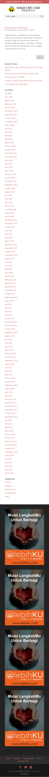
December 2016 (11, 322)
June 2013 (8, 424)
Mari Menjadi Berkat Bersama (16, 84)
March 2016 (9, 350)
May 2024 (8, 136)
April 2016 (9, 346)
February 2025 (10, 104)
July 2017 (8, 304)
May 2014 (8, 396)
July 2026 (8, 93)
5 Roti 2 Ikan (12, 30)
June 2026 (8, 97)
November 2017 (11, 290)
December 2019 (11, 220)
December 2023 (11, 153)
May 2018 (8, 269)
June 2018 (8, 266)
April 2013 (9, 427)
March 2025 (9, 100)
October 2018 (10, 251)
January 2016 (10, 357)
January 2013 (10, 438)
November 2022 (11, 185)
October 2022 (10, 188)
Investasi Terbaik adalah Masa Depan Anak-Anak (23, 81)
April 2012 (9, 469)
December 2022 (11, 181)
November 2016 (11, 325)
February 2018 (10, 280)
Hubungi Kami (23, 761)
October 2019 (10, 227)
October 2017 (10, 294)
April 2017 (9, 315)
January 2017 (10, 318)
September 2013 (11, 417)
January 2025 (10, 107)
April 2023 (9, 167)
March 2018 (9, 276)
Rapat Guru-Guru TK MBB (14, 77)
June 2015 (8, 371)
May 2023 (8, 164)
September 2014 (11, 385)
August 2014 (9, 389)
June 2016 (8, 339)
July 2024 (8, 128)
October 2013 (10, 413)
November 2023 (11, 157)
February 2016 (10, 353)
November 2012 (11, 445)
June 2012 (8, 462)
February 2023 (10, 174)
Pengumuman (10, 489)
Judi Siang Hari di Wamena (16, 27)
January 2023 (10, 178)
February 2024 (10, 146)
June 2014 (8, 392)
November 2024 (11, 114)
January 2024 (10, 150)
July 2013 (8, 420)
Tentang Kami (28, 758)
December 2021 (11, 209)
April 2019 (9, 237)
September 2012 (11, 452)
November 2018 (11, 248)
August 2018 (9, 259)
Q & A (39, 758)
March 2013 (9, 431)
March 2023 (9, 171)
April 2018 (9, 273)
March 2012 (9, 473)
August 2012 (9, 455)
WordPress (24, 774)
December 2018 (11, 245)
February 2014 (10, 399)
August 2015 (9, 364)
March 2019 (9, 241)
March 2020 (9, 216)
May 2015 (8, 374)
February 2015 (10, 378)
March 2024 (9, 143)
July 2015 (8, 368)
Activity (7, 482)
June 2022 (8, 195)
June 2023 (8, 160)
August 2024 (9, 125)
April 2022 (9, 202)
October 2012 (10, 448)
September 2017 (11, 297)
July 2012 (8, 459)
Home (8, 758)
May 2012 (8, 466)
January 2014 (10, 403)
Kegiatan (16, 758)
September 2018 (11, 255)
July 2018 (8, 262)
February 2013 (10, 434)
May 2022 (8, 199)
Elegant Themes (24, 771)
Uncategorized (10, 493)
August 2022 (9, 192)
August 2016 (9, 336)
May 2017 (8, 311)
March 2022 (9, 206)
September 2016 (11, 332)
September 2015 (11, 360)
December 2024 (11, 111)
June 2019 (8, 230)
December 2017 (11, 287)
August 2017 (9, 301)
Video (32, 30)
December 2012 (11, 441)
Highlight (8, 486)
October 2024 (10, 118)
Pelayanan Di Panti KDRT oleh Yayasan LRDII (22, 73)
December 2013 (11, 406)
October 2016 (10, 329)
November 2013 (11, 410)
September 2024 (11, 122)
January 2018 (10, 283)
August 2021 (9, 213)
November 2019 (11, 223)
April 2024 (9, 139)
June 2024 (8, 132)
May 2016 (8, 343)
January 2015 (10, 382)
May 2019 (8, 234)
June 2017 (8, 308)
